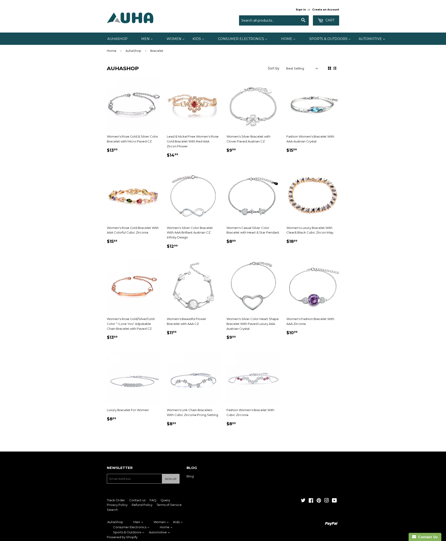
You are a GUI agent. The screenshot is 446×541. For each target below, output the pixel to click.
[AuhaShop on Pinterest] (318, 501)
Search (112, 509)
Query (165, 500)
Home (111, 51)
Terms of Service (169, 505)
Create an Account (325, 9)
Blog (190, 476)
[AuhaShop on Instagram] (326, 501)
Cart (329, 20)
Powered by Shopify (122, 537)
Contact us (137, 500)
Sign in (301, 9)
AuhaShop (133, 51)
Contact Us (427, 537)
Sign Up (171, 479)
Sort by (273, 68)
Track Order (116, 500)
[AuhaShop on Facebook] (310, 501)
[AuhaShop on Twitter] (303, 501)
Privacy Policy (117, 505)
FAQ (153, 500)
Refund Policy (142, 505)
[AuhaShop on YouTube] (334, 501)
